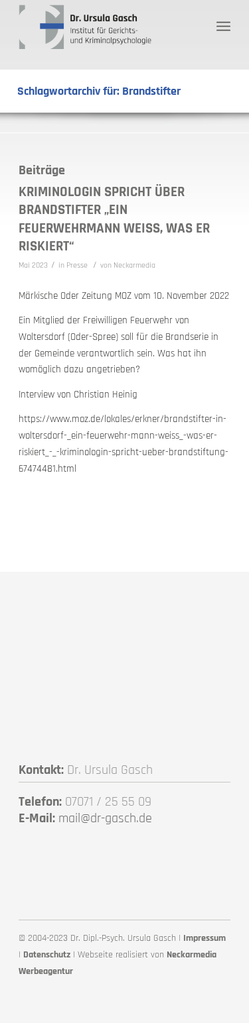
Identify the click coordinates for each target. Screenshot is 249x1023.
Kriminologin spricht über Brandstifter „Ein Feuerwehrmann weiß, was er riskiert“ (114, 219)
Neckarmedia (134, 265)
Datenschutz (46, 955)
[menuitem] (223, 26)
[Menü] (223, 26)
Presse (77, 265)
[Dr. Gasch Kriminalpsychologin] (103, 26)
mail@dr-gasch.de (105, 818)
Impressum (204, 938)
